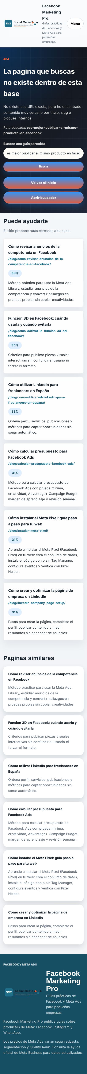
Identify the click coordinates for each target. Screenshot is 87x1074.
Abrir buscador (43, 198)
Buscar (43, 166)
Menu (75, 23)
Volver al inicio (43, 183)
